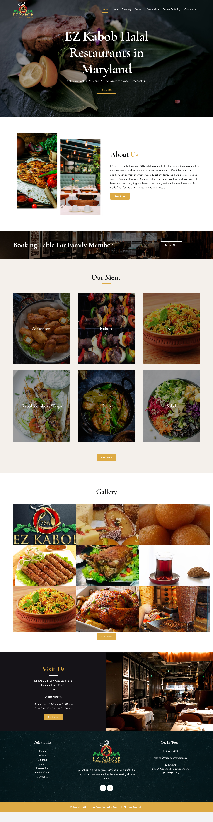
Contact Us (42, 777)
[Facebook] (103, 788)
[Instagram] (110, 788)
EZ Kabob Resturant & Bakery (106, 806)
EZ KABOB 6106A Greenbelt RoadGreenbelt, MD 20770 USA (170, 769)
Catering (42, 759)
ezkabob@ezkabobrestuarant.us (170, 758)
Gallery (42, 764)
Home (42, 751)
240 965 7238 (170, 751)
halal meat (158, 187)
